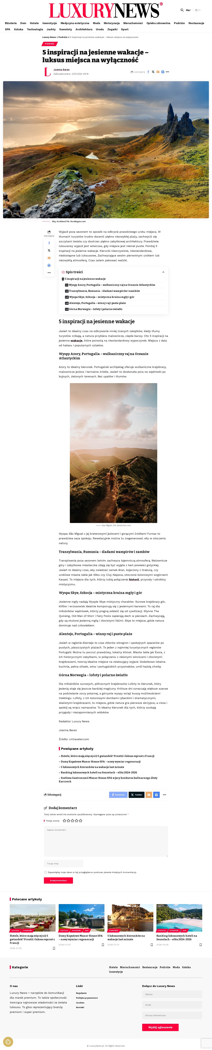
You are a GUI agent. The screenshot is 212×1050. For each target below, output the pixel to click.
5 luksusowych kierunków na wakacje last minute (92, 767)
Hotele (15, 930)
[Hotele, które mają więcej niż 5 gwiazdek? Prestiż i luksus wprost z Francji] (33, 918)
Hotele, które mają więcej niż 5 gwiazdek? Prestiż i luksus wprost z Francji (107, 756)
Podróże (49, 44)
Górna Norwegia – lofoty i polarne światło (95, 309)
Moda (176, 967)
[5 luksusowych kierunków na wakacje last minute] (130, 918)
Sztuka (186, 967)
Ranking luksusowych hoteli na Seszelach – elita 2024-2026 (99, 772)
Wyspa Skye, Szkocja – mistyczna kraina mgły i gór (101, 297)
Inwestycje (116, 971)
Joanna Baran (62, 69)
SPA (86, 930)
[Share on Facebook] (148, 71)
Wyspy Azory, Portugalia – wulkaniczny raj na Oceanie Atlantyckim (112, 284)
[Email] (158, 71)
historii (134, 579)
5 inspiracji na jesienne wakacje (85, 278)
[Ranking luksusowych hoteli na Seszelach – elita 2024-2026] (179, 918)
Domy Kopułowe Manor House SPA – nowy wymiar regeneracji (101, 761)
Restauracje (150, 967)
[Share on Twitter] (153, 71)
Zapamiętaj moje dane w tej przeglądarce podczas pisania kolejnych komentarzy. (92, 872)
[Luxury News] (106, 10)
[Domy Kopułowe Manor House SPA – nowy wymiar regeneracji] (81, 918)
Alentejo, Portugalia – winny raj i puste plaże (97, 303)
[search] (182, 10)
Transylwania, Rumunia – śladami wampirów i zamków (104, 291)
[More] (167, 71)
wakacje (76, 340)
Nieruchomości (130, 967)
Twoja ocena (52, 821)
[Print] (162, 71)
